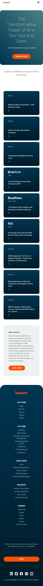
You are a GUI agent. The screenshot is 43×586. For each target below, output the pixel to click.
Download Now (21, 56)
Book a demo (17, 368)
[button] (38, 2)
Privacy (36, 580)
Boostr (14, 580)
